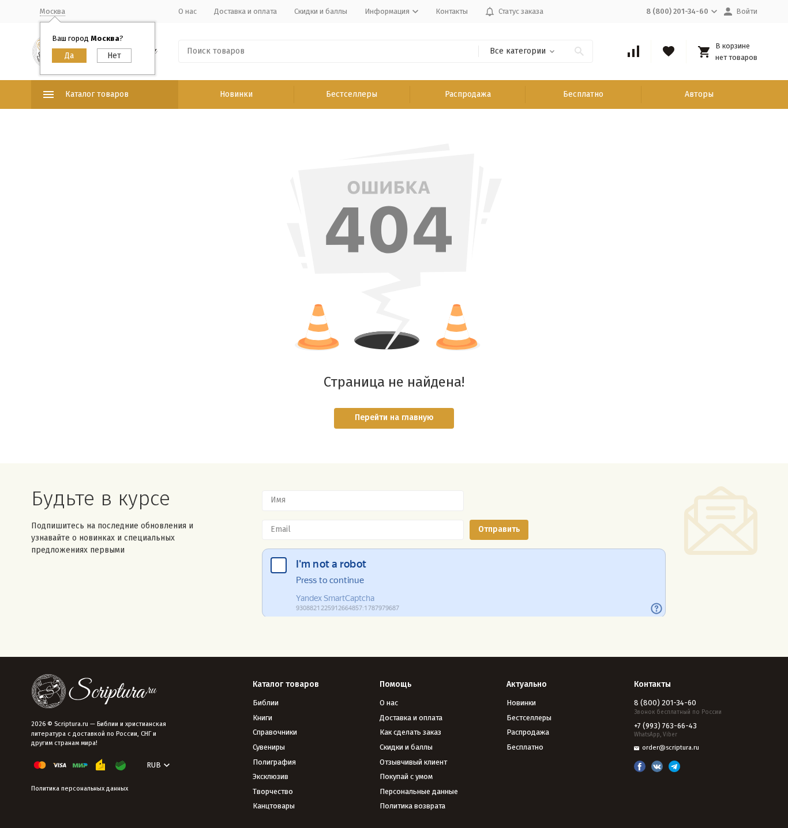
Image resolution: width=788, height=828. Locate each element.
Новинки (236, 94)
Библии (266, 702)
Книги (262, 717)
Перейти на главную (394, 417)
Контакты (452, 11)
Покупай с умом (406, 776)
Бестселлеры (351, 94)
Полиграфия (274, 762)
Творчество (273, 791)
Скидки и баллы (320, 11)
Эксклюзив (270, 776)
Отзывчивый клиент (413, 762)
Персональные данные (419, 791)
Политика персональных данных (79, 788)
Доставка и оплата (245, 11)
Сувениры (269, 747)
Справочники (275, 732)
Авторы (699, 94)
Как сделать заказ (410, 732)
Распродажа (468, 94)
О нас (187, 11)
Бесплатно (583, 94)
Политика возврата (412, 805)
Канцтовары (274, 805)
